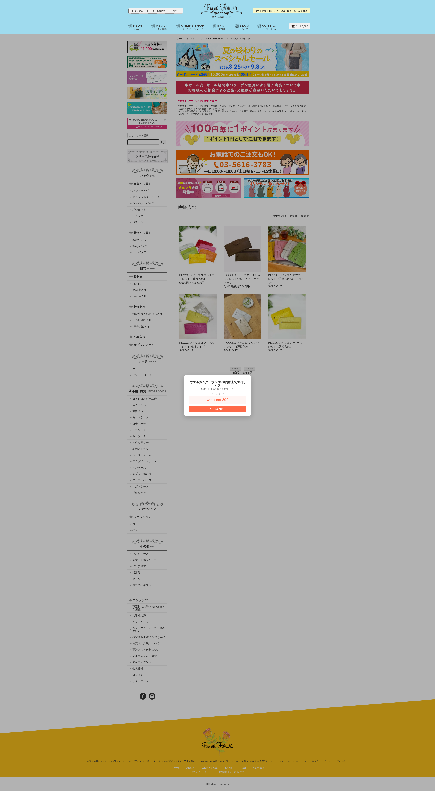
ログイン (176, 11)
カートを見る (301, 26)
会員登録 (161, 11)
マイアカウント (142, 11)
